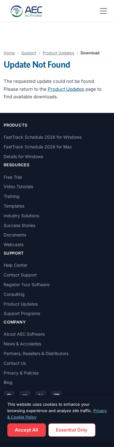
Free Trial (13, 177)
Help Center (15, 265)
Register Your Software (27, 284)
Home (9, 52)
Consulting (14, 294)
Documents (15, 234)
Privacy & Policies (21, 372)
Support (28, 52)
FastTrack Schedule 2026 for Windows (42, 137)
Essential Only (72, 430)
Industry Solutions (21, 215)
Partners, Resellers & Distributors (36, 353)
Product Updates (58, 52)
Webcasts (13, 244)
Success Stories (19, 225)
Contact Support (20, 274)
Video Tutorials (18, 186)
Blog (8, 382)
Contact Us (15, 363)
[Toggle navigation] (103, 11)
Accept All (26, 430)
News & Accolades (22, 343)
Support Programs (22, 313)
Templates (14, 205)
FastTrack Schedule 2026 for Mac (38, 146)
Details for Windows (23, 156)
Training (11, 196)
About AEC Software (24, 334)
